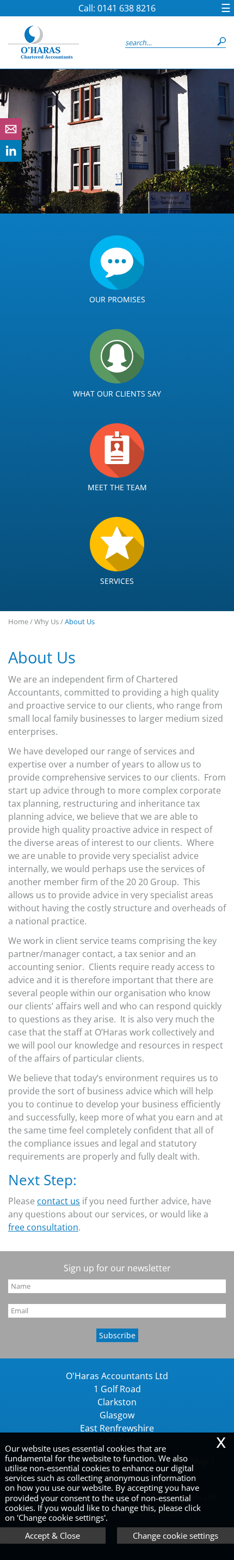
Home (18, 621)
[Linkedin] (11, 158)
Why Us (46, 621)
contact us (58, 1201)
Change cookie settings (175, 1535)
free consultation (43, 1227)
